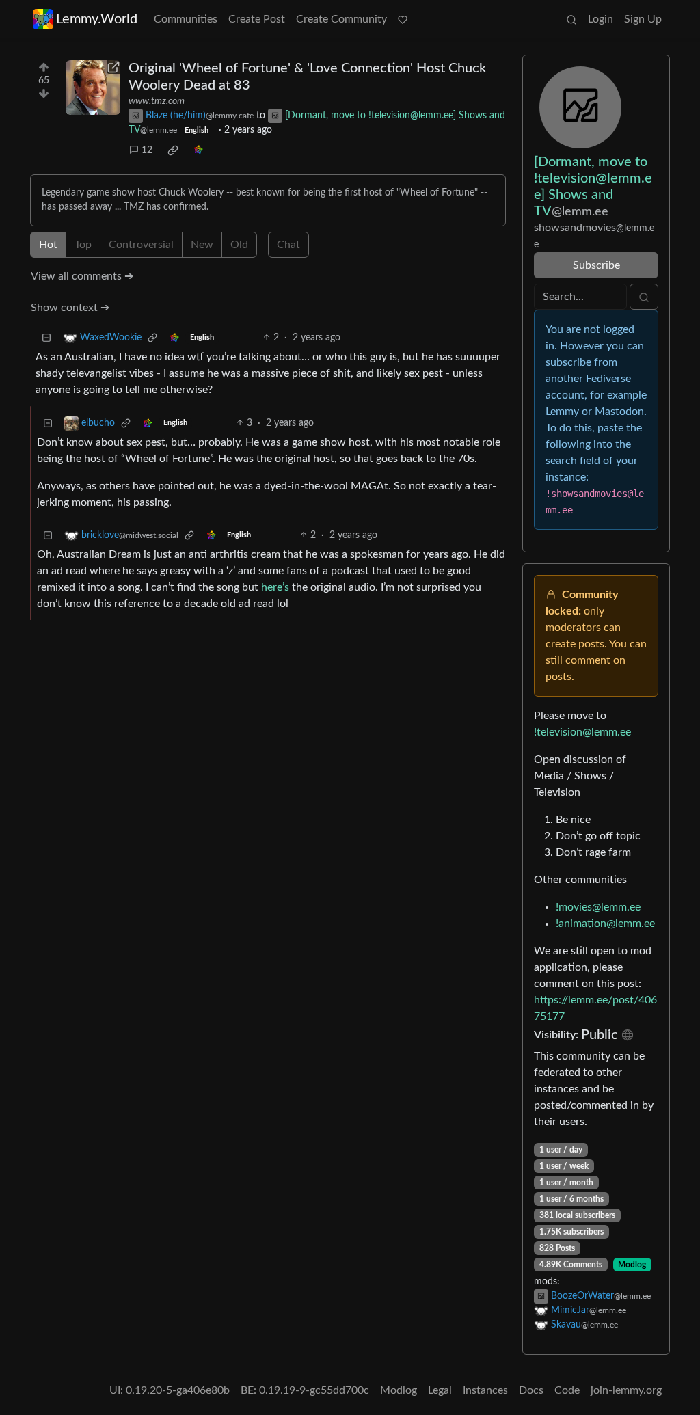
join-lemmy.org (626, 1390)
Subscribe (596, 265)
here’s (275, 587)
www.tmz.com (157, 101)
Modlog (632, 1265)
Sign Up (643, 19)
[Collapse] (46, 338)
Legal (440, 1390)
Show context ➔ (70, 307)
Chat (288, 244)
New (202, 244)
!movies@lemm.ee (598, 907)
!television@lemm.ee (582, 732)
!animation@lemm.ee (605, 923)
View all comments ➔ (82, 276)
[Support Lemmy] (402, 19)
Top (83, 244)
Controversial (141, 244)
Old (239, 244)
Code (567, 1390)
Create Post (256, 19)
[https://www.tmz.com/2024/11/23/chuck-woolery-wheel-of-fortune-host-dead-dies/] (93, 87)
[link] (173, 150)
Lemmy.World (96, 19)
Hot (48, 244)
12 (147, 150)
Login (600, 19)
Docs (531, 1390)
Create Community (341, 19)
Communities (185, 19)
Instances (485, 1390)
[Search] (571, 19)
